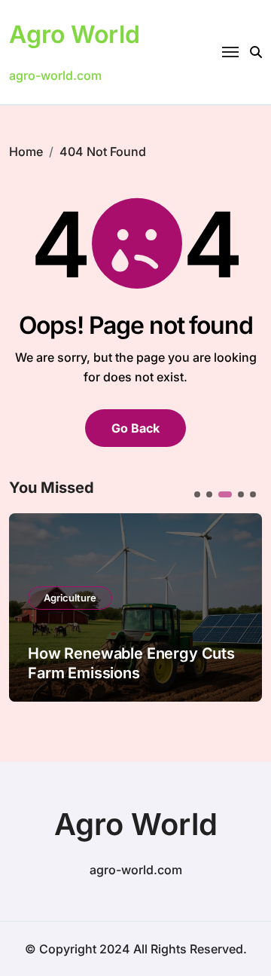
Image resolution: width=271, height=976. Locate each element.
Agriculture (70, 598)
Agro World (74, 34)
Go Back (135, 428)
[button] (239, 606)
